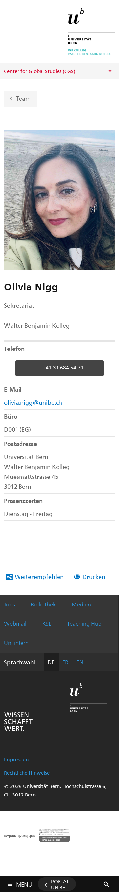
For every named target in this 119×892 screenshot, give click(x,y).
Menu (24, 883)
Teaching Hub (84, 623)
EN (79, 662)
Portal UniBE (60, 884)
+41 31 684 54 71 (63, 367)
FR (65, 662)
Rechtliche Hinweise (27, 772)
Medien (81, 604)
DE (51, 662)
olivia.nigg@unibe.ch (33, 402)
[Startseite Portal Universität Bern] (91, 31)
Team (23, 98)
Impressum (16, 759)
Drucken (93, 576)
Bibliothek (43, 604)
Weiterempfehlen (39, 576)
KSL (46, 623)
